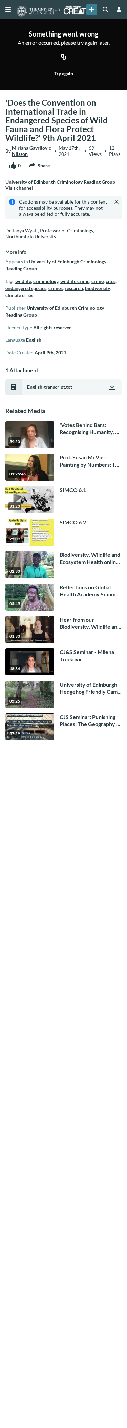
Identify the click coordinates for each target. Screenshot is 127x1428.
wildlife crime (74, 281)
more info (15, 252)
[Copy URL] (63, 57)
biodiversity (97, 288)
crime (97, 281)
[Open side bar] (8, 9)
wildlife (23, 281)
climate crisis (19, 295)
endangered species (25, 288)
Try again (63, 73)
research (74, 288)
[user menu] (118, 9)
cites (110, 281)
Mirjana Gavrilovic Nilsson (31, 151)
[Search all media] (105, 9)
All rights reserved (52, 327)
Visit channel (19, 188)
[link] (91, 9)
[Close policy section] (116, 202)
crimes (55, 288)
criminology (45, 281)
